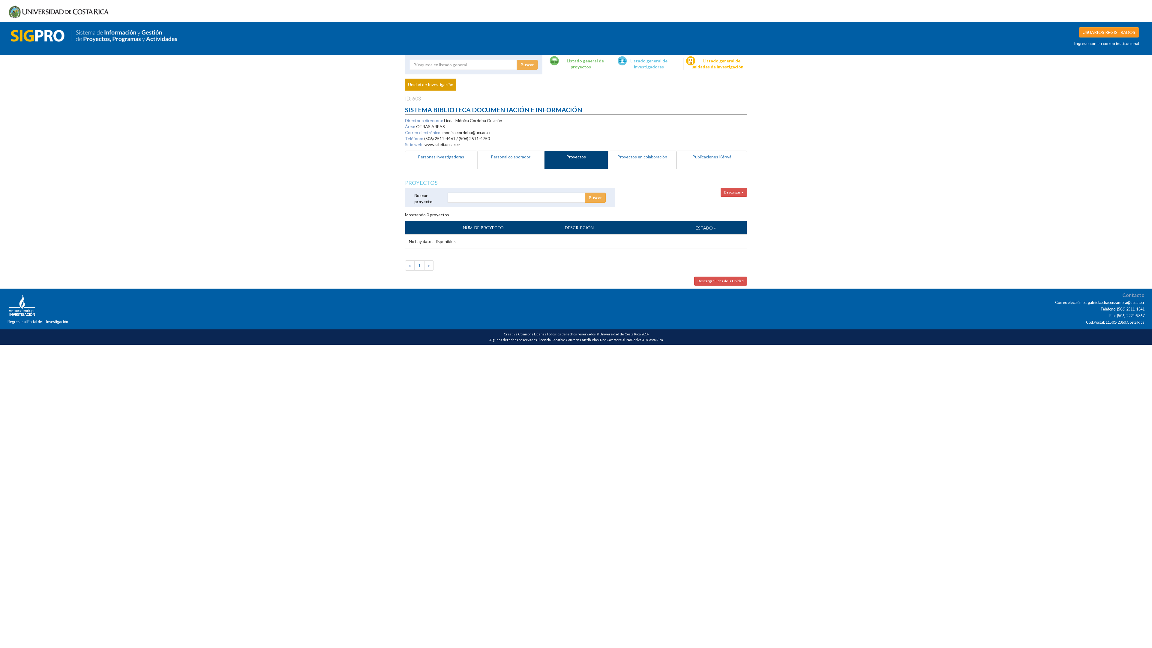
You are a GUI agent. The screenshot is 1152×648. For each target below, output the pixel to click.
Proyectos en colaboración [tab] (642, 156)
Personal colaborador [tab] (510, 156)
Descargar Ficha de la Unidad (721, 281)
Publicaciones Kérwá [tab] (711, 156)
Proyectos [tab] (576, 156)
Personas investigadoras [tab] (441, 156)
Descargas (732, 192)
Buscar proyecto (423, 198)
